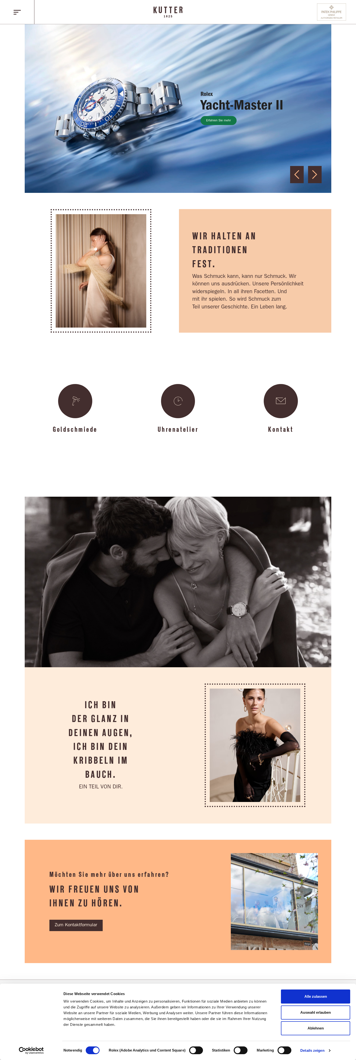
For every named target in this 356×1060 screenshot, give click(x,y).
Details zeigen (312, 1050)
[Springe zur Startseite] (168, 12)
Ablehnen (316, 1028)
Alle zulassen (315, 996)
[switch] (196, 1050)
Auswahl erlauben (315, 1012)
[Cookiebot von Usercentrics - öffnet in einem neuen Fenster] (31, 1050)
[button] (17, 12)
